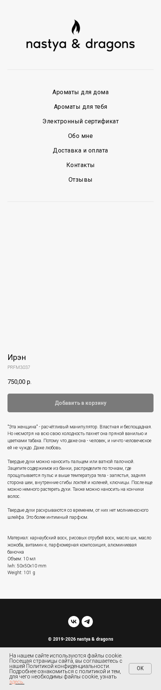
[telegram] (87, 621)
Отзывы (81, 179)
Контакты (80, 165)
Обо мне (80, 135)
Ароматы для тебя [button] (80, 106)
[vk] (73, 621)
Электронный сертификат (80, 121)
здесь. (16, 682)
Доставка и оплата (80, 150)
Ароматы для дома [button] (80, 92)
